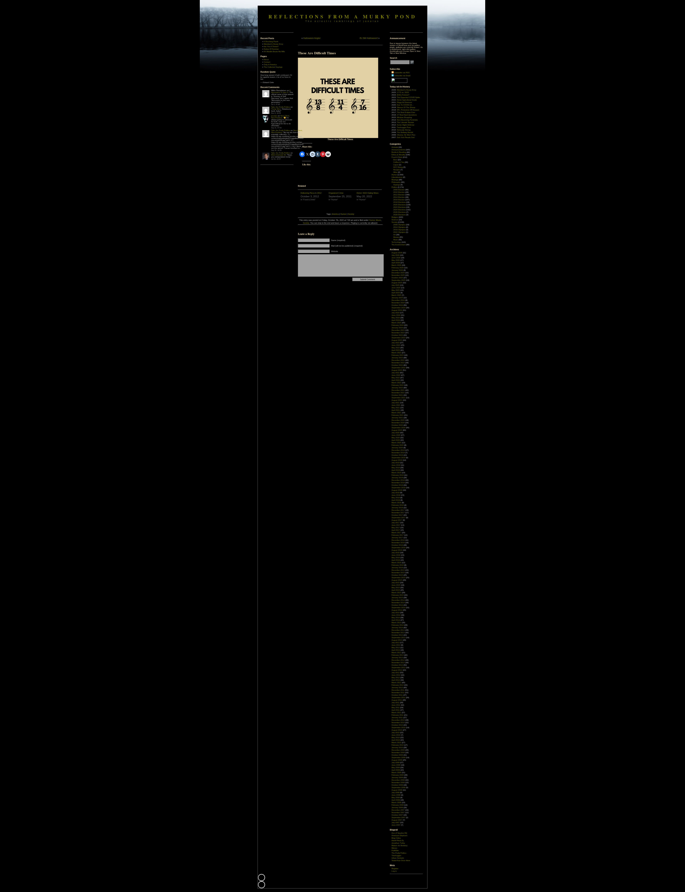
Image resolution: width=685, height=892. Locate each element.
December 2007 (398, 810)
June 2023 (396, 345)
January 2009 (397, 777)
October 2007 (397, 815)
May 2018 (396, 498)
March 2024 (396, 323)
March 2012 (396, 683)
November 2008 (398, 782)
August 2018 (397, 490)
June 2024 (396, 315)
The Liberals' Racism (405, 122)
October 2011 (397, 695)
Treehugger (396, 855)
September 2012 (398, 668)
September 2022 (398, 368)
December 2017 (398, 510)
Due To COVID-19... (405, 105)
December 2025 (398, 273)
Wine (395, 172)
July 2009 (396, 762)
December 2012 (398, 660)
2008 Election (399, 190)
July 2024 (396, 313)
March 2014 (396, 623)
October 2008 (397, 785)
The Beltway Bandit (405, 132)
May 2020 (396, 438)
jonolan (274, 116)
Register (395, 869)
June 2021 (396, 405)
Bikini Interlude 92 (278, 155)
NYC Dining (398, 167)
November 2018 (398, 483)
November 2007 (398, 812)
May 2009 (396, 767)
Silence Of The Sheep (406, 107)
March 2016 (396, 563)
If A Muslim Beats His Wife (274, 51)
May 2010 (396, 737)
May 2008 (396, 797)
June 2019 (396, 465)
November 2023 (398, 333)
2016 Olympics (399, 230)
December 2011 (398, 690)
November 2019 (398, 453)
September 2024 (398, 308)
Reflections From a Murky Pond (342, 16)
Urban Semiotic (398, 858)
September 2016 (398, 548)
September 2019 (398, 458)
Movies (396, 237)
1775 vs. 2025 (403, 92)
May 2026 (396, 260)
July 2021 (396, 403)
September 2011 (398, 697)
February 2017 (398, 535)
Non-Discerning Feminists (407, 120)
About (266, 60)
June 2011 (396, 705)
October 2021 (397, 395)
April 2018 (396, 500)
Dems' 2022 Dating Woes (368, 193)
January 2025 (397, 298)
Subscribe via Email (402, 76)
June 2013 (396, 645)
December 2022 (398, 360)
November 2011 (398, 693)
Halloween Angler (312, 38)
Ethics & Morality (398, 155)
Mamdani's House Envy (406, 90)
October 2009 (397, 755)
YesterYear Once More (401, 860)
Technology (396, 242)
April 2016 (396, 560)
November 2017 (398, 513)
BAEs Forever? (403, 95)
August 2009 (397, 760)
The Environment (399, 245)
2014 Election (399, 197)
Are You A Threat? (271, 46)
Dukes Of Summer (271, 49)
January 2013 (397, 658)
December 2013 (398, 630)
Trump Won (276, 109)
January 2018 (397, 508)
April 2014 (396, 620)
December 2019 (398, 450)
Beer (395, 160)
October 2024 (397, 305)
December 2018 (398, 480)
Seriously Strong (403, 130)
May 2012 (396, 678)
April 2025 (396, 293)
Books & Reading (399, 152)
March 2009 (396, 772)
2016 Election (399, 200)
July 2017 (396, 523)
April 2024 (396, 320)
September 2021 (398, 398)
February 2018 (398, 505)
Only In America (270, 65)
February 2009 (398, 775)
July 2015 (396, 583)
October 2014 (397, 605)
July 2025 (396, 285)
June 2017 (396, 525)
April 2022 (396, 380)
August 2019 (397, 460)
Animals (395, 147)
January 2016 (397, 568)
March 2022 (396, 383)
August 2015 (397, 580)
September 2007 (398, 817)
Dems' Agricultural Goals (407, 100)
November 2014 (398, 603)
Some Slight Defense (405, 125)
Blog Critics (396, 838)
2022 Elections (399, 207)
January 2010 (397, 747)
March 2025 (396, 295)
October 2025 (397, 278)
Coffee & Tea (398, 162)
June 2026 (396, 258)
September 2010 (398, 727)
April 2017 (396, 530)
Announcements (398, 150)
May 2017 (396, 528)
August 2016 (397, 550)
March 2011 (396, 712)
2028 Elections (399, 215)
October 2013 (397, 635)
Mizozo (394, 848)
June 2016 (396, 555)
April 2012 (396, 680)
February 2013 (398, 655)
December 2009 (398, 750)
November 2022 (398, 363)
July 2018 (396, 493)
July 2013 (396, 643)
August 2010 (397, 730)
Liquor (396, 165)
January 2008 (397, 807)
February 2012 (398, 685)
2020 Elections (399, 205)
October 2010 (397, 725)
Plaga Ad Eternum (404, 102)
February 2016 (398, 565)
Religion (395, 217)
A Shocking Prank (271, 41)
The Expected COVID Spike (408, 97)
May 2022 (396, 378)
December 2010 (398, 720)
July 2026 (396, 255)
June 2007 (396, 825)
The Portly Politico (399, 853)
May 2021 (396, 408)
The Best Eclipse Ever (406, 112)
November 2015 (398, 573)
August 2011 (397, 700)
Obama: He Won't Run (406, 135)
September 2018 (398, 488)
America (335, 214)
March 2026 (396, 265)
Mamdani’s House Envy (273, 44)
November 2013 (398, 633)
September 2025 (398, 280)
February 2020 (398, 445)
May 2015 (396, 588)
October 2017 (397, 515)
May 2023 (396, 348)
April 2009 (396, 770)
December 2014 (398, 600)
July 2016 (396, 553)
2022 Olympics (399, 232)
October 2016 (397, 545)
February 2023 (398, 355)
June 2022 (396, 375)
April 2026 (396, 263)
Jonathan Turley (398, 843)
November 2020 (398, 423)
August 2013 (397, 640)
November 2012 (398, 663)
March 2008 (396, 802)
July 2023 (396, 343)
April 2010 (396, 740)
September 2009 (398, 757)
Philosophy (396, 182)
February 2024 (398, 325)
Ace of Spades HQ (399, 833)
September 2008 (398, 787)
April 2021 (396, 410)
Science (395, 220)
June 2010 (396, 735)
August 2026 (397, 253)
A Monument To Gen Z (280, 91)
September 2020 (398, 428)
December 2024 (398, 300)
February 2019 (398, 475)
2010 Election (399, 192)
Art (394, 235)
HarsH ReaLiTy (398, 840)
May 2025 (396, 290)
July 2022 (396, 373)
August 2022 (397, 370)
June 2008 (396, 795)
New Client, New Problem (280, 117)
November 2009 (398, 752)
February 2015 (398, 595)
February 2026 (398, 268)
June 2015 (396, 585)
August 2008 (397, 790)
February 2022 (398, 385)
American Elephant (399, 835)
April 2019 (396, 470)
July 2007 (396, 822)
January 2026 (397, 270)
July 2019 (396, 463)
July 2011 (395, 702)
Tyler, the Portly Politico (280, 107)
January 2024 (397, 328)
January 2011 (397, 717)
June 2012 (396, 675)
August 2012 (397, 670)
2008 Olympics (399, 225)
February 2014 (398, 625)
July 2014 (396, 613)
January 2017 (397, 538)
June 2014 (396, 615)
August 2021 (397, 400)
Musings (395, 180)
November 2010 (398, 722)
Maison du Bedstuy (399, 845)
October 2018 (397, 485)
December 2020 (398, 420)
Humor (343, 214)
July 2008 (396, 792)
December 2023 (398, 330)
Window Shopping (404, 117)
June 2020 (396, 435)
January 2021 (397, 418)
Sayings (396, 185)
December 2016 (398, 540)
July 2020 (396, 433)
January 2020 (397, 448)
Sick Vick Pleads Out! (406, 137)
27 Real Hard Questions (407, 115)
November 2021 (398, 393)
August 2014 (397, 610)
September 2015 (398, 578)
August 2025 (397, 283)
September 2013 (398, 638)
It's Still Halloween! (369, 38)
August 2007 (397, 820)
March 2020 (396, 443)
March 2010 (396, 742)
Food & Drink (397, 157)
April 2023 (396, 350)
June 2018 (396, 495)
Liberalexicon (397, 177)
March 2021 (396, 413)
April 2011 (396, 710)
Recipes (396, 170)
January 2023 (397, 358)
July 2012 (396, 673)
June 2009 (396, 765)
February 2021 (398, 415)
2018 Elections (399, 202)
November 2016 (398, 543)
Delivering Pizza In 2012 (311, 193)
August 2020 (397, 430)
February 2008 (398, 805)
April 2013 (396, 650)
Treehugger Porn (404, 127)
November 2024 (398, 303)
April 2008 (396, 800)
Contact (267, 62)
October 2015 (397, 575)
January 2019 (397, 478)
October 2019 (397, 455)
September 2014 (398, 608)
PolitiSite (395, 850)
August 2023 (397, 340)
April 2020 (396, 440)
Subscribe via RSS (402, 73)
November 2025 (398, 275)
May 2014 (396, 618)
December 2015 (398, 570)
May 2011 (396, 707)
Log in (394, 871)
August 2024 (397, 310)
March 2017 (396, 533)
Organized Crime (336, 193)
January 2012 (397, 688)
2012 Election (399, 195)
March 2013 (396, 653)
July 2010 (396, 732)
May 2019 (396, 468)
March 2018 (396, 503)
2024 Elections (399, 210)
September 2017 (398, 518)
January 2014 (397, 628)
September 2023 (398, 338)
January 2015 (397, 598)
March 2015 (396, 593)
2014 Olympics (399, 227)
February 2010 (398, 745)
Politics (394, 187)
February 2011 (398, 715)
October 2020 (397, 425)
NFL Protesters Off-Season (408, 110)
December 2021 (398, 390)
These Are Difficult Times (317, 53)
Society (351, 214)
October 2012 (397, 665)
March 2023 (396, 353)
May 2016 (396, 558)
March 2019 (396, 473)
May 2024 (396, 318)
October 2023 (397, 335)
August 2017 (397, 520)
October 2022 (397, 365)
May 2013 (396, 648)
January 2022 (397, 388)
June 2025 (396, 288)
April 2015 (396, 590)
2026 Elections (399, 212)
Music (378, 220)
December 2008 (398, 780)
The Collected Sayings (273, 67)
